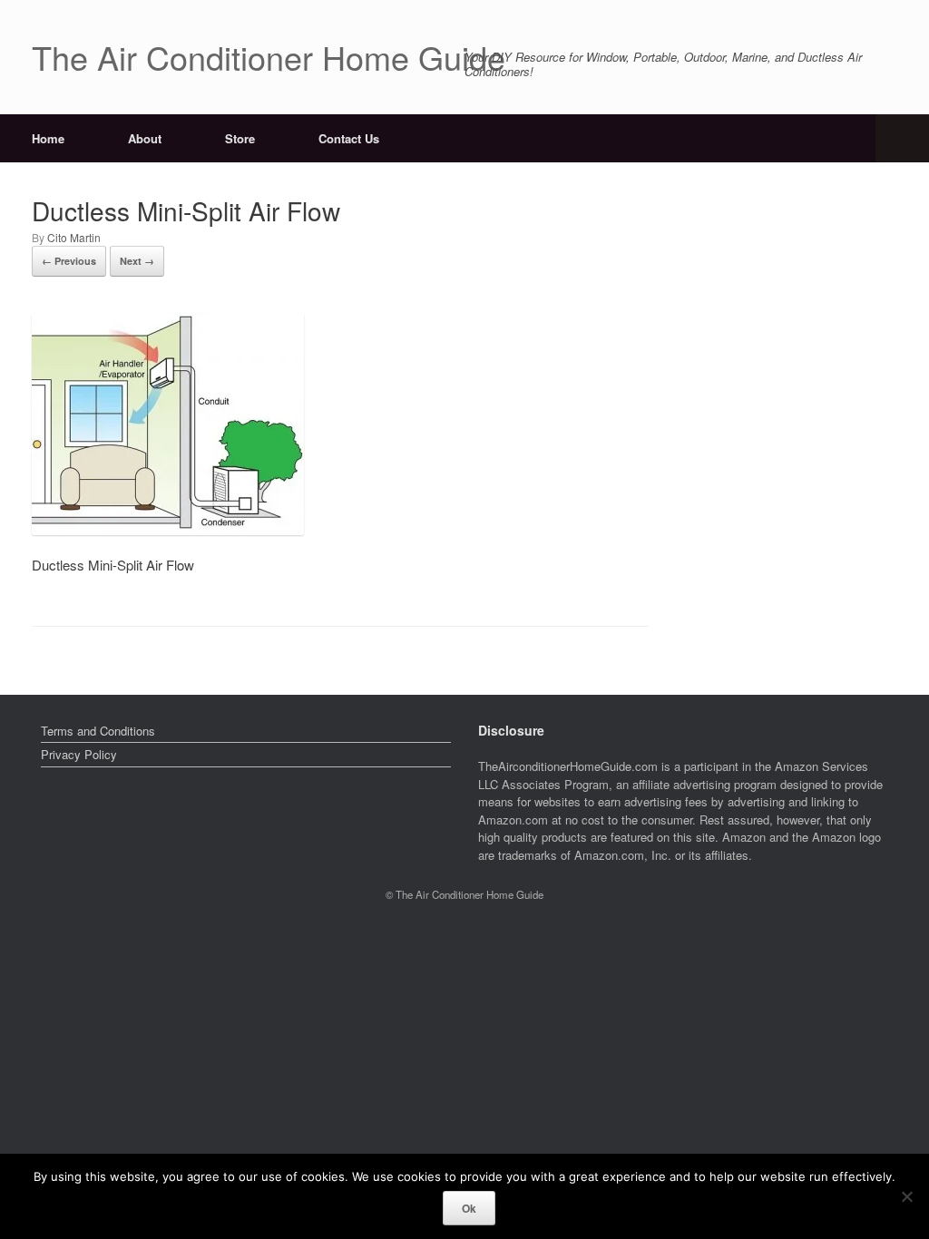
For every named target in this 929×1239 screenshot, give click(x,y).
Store (240, 138)
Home (48, 138)
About (144, 138)
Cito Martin (74, 237)
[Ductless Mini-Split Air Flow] (168, 529)
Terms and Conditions (98, 730)
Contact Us (348, 138)
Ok (469, 1208)
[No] (906, 1196)
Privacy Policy (79, 754)
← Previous (69, 261)
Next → (137, 261)
